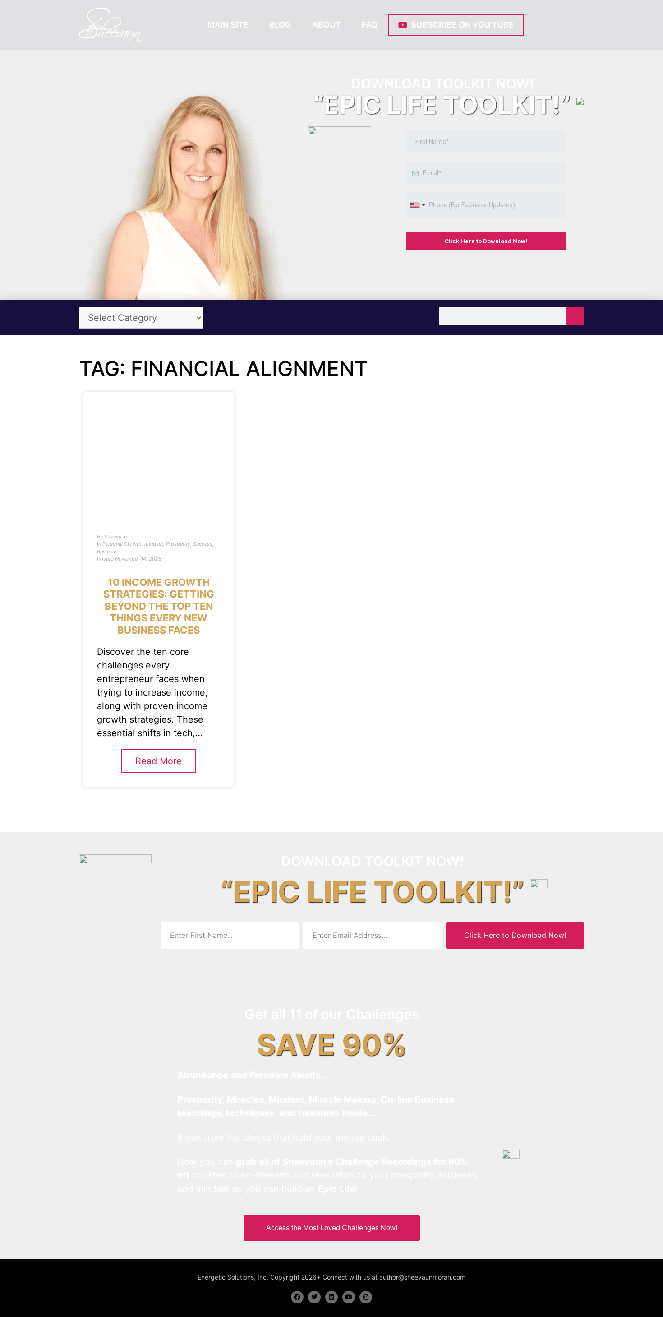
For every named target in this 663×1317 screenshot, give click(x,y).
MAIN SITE (228, 24)
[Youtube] (348, 1297)
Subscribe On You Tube (460, 24)
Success (202, 544)
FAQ (370, 24)
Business (107, 551)
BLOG (280, 24)
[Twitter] (314, 1297)
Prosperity (178, 544)
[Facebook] (297, 1297)
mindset (153, 544)
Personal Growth (122, 544)
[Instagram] (365, 1297)
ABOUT (326, 24)
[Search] (575, 316)
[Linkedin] (331, 1297)
